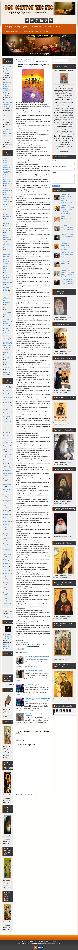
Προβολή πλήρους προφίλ (6, 646)
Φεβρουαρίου (7, 397)
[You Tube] (46, 20)
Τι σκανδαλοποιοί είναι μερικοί (33, 670)
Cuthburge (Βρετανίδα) (64, 97)
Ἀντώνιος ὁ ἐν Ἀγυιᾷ (66, 124)
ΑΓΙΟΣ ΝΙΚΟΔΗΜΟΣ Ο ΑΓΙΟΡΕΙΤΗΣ (7, 190)
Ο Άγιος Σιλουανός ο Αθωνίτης (7, 337)
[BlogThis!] (19, 649)
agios (54, 941)
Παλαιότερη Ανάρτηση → (42, 731)
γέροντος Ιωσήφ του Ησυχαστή (6, 254)
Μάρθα (57, 110)
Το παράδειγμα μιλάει (7, 117)
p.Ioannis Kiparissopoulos (8, 636)
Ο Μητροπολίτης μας (41, 31)
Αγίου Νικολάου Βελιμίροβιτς (7, 214)
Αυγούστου (6, 406)
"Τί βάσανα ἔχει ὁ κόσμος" (32, 684)
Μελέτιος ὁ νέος (58, 121)
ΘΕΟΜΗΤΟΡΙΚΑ (7, 307)
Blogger (7, 617)
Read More (34, 666)
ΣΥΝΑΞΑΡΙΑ (6, 367)
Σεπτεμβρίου (7, 421)
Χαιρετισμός (7, 27)
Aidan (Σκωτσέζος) (67, 95)
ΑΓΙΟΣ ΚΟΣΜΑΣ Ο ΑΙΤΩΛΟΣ (6, 160)
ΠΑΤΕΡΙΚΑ (6, 352)
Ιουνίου (5, 435)
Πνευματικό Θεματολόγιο (52, 27)
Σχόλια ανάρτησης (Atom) (30, 794)
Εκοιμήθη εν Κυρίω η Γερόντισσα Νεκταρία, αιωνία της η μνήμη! (68, 281)
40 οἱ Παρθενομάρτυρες (61, 112)
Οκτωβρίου (6, 416)
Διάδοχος (63, 93)
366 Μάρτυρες (58, 95)
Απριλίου (6, 387)
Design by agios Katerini (53, 943)
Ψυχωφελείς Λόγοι (26, 31)
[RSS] (51, 20)
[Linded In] (41, 20)
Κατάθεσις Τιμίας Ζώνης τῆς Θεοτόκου (63, 88)
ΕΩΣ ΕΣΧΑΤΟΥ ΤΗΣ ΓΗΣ (38, 941)
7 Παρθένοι (69, 93)
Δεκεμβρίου (7, 484)
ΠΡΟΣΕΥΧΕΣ (6, 357)
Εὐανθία (62, 110)
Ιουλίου (5, 432)
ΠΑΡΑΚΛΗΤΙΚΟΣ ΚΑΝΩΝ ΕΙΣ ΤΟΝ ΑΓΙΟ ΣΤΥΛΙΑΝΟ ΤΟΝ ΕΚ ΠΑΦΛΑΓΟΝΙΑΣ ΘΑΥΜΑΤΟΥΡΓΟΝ (67, 209)
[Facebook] (27, 20)
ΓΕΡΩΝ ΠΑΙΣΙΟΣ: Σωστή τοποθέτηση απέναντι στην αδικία (67, 227)
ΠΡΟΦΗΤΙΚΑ (7, 362)
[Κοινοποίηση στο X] (21, 649)
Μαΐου (5, 394)
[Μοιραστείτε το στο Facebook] (23, 649)
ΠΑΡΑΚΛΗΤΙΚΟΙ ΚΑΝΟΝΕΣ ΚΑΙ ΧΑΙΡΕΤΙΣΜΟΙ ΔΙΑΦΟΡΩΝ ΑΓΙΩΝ (7, 345)
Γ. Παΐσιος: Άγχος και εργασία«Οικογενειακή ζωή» (67, 254)
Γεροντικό (25, 27)
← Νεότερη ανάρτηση (22, 731)
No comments (42, 61)
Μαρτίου (6, 402)
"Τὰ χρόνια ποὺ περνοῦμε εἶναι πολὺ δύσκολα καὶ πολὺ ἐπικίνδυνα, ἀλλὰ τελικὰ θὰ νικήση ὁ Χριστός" (37, 699)
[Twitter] (32, 20)
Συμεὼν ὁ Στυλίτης (69, 108)
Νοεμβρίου (6, 489)
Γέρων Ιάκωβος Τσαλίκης (6, 261)
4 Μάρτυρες (64, 92)
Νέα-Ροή (17, 27)
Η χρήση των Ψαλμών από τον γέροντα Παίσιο (32, 65)
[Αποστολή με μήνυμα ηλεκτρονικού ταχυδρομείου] (17, 649)
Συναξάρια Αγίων (36, 27)
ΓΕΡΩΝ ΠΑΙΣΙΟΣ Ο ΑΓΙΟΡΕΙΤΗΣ (26, 61)
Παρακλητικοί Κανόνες (10, 31)
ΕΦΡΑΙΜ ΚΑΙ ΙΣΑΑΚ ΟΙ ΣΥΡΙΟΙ (6, 289)
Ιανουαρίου (6, 390)
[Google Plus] (36, 20)
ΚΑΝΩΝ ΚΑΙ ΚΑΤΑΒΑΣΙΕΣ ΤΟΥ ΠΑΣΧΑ (66, 218)
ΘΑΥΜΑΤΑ (6, 294)
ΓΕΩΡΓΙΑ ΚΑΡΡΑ (31, 59)
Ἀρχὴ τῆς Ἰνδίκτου (59, 108)
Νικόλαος (66, 121)
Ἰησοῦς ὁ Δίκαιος (69, 110)
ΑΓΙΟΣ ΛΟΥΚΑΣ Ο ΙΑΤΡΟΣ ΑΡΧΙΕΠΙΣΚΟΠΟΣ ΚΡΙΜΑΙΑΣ (7, 169)
